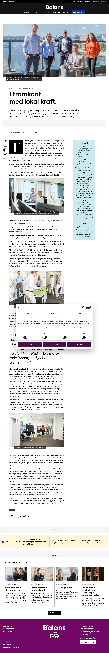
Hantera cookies (88, 642)
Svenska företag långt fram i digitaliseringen (63, 541)
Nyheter (38, 12)
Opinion (46, 12)
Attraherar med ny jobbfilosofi (39, 589)
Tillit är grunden (64, 587)
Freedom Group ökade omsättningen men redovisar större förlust (34, 541)
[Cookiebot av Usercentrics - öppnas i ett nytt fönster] (83, 307)
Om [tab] (80, 313)
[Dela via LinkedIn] (5, 150)
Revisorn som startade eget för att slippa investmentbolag (90, 591)
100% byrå (66, 12)
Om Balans (87, 1)
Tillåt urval (54, 344)
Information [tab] (54, 313)
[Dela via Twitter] (5, 145)
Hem (4, 18)
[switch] (44, 337)
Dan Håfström (7, 644)
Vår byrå (12, 510)
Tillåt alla (79, 344)
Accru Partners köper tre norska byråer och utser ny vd (93, 541)
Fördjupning (55, 12)
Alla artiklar (28, 12)
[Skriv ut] (5, 154)
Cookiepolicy (16, 647)
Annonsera (103, 1)
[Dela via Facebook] (5, 141)
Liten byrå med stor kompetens (13, 589)
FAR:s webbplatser (8, 2)
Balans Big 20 (77, 12)
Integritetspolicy (7, 647)
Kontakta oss (95, 1)
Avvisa (30, 344)
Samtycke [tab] (29, 313)
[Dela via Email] (5, 158)
